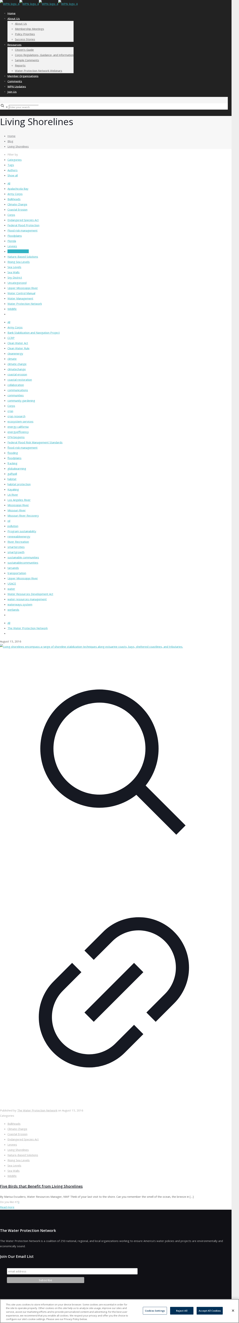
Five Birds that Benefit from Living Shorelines (41, 1186)
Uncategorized (17, 283)
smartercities (16, 547)
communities (15, 395)
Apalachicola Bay (17, 188)
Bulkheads (14, 199)
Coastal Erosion (17, 209)
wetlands (13, 609)
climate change (17, 364)
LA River (12, 494)
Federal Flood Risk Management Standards (35, 442)
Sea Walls (13, 272)
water (11, 589)
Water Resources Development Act (30, 594)
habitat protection (19, 484)
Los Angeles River (19, 500)
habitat (11, 479)
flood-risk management (22, 447)
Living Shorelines (18, 146)
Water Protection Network (24, 303)
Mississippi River (18, 505)
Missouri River (16, 510)
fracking (12, 463)
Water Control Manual (21, 293)
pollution (12, 526)
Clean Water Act (17, 343)
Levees (12, 246)
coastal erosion (17, 374)
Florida (11, 241)
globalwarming (16, 468)
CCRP (11, 338)
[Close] (233, 1311)
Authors (12, 170)
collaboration (15, 385)
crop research (16, 416)
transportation (16, 573)
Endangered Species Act (23, 220)
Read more (7, 1207)
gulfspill (12, 474)
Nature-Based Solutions (22, 256)
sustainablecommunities (22, 562)
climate (12, 359)
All (8, 183)
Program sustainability (21, 531)
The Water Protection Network (27, 628)
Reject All (181, 1310)
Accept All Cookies (210, 1310)
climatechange (16, 369)
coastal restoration (19, 379)
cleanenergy (15, 353)
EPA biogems (16, 437)
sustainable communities (23, 557)
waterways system (19, 604)
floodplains (14, 458)
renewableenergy (18, 536)
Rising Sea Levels (18, 262)
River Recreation (18, 542)
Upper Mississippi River (22, 288)
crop (10, 411)
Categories (14, 160)
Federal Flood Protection (23, 225)
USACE (11, 583)
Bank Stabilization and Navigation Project (33, 332)
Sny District (14, 277)
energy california (18, 426)
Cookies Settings (155, 1310)
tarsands (13, 568)
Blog (10, 141)
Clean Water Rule (18, 348)
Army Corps (15, 194)
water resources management (27, 599)
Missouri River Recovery (23, 515)
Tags (10, 165)
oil (8, 521)
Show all (12, 175)
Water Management (20, 298)
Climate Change (17, 204)
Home (11, 136)
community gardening (21, 400)
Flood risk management (22, 230)
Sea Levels (14, 267)
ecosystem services (20, 421)
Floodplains (14, 235)
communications (17, 390)
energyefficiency (18, 432)
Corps (11, 215)
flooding (12, 453)
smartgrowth (15, 552)
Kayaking (13, 489)
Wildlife (12, 309)
